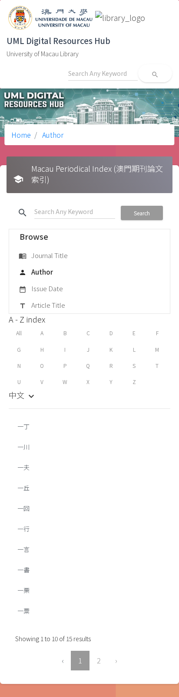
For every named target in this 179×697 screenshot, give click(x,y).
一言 (23, 549)
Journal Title (43, 255)
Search (142, 213)
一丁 (23, 426)
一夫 (23, 467)
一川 (23, 446)
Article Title (42, 305)
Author (51, 134)
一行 (23, 528)
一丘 (23, 487)
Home (21, 134)
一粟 (23, 610)
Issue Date (41, 288)
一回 (23, 508)
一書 (23, 569)
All (19, 333)
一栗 (23, 590)
